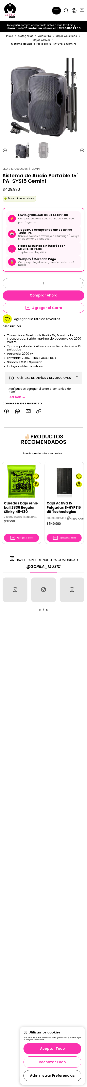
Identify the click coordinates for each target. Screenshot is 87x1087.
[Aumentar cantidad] (81, 283)
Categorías (25, 36)
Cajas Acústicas (66, 36)
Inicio (9, 36)
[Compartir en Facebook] (7, 411)
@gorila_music (43, 566)
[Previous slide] (6, 150)
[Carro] (82, 10)
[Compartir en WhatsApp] (17, 411)
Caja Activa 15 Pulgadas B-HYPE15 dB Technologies (53, 507)
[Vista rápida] (25, 484)
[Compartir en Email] (28, 411)
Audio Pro (44, 36)
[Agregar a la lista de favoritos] (25, 476)
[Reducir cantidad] (6, 283)
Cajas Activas (42, 40)
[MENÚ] (56, 10)
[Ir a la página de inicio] (10, 10)
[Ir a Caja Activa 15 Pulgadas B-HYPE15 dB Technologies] (53, 481)
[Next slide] (81, 150)
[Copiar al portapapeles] (39, 411)
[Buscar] (66, 10)
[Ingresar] (74, 10)
